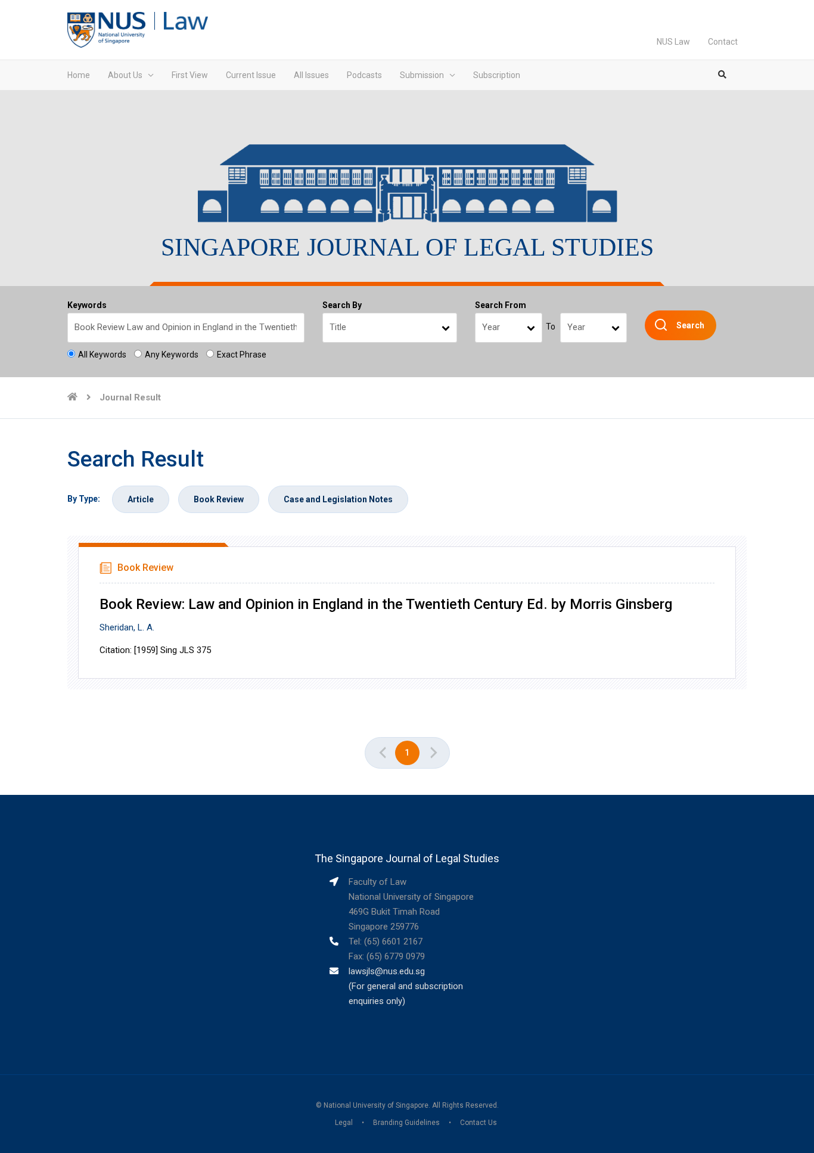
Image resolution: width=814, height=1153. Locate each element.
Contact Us (478, 1122)
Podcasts (364, 75)
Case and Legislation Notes (338, 499)
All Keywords (102, 354)
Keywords (87, 305)
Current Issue (251, 75)
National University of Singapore (376, 1105)
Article (141, 499)
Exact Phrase (241, 354)
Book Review (219, 499)
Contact (723, 41)
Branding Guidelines (406, 1122)
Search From (500, 305)
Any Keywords (171, 354)
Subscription (496, 75)
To (550, 326)
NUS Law (673, 41)
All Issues (311, 75)
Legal (344, 1122)
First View (190, 75)
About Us (125, 75)
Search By (342, 305)
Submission (422, 75)
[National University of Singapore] (106, 29)
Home (78, 75)
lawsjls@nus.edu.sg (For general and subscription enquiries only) (406, 986)
